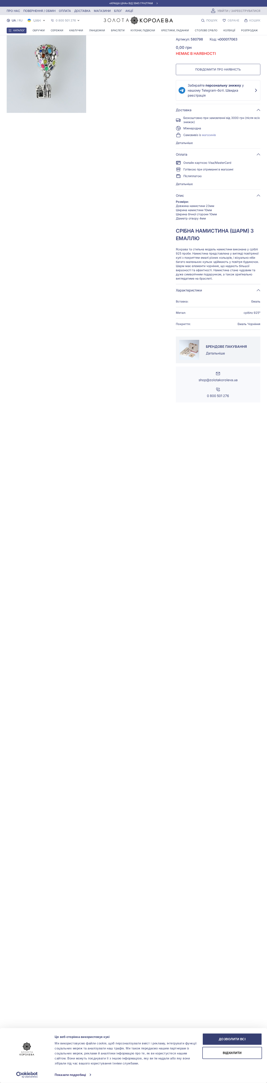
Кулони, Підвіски (143, 30)
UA (14, 20)
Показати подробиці (70, 1075)
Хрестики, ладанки (175, 30)
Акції (129, 11)
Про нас (13, 11)
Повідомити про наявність (218, 69)
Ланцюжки (97, 30)
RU (21, 20)
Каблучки (76, 30)
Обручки (39, 30)
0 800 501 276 (66, 20)
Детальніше (184, 143)
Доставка (82, 11)
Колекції (229, 30)
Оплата (65, 11)
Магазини (102, 11)
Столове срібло (206, 30)
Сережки (57, 30)
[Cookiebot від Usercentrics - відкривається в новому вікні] (27, 1075)
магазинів (209, 135)
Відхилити (232, 1052)
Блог (118, 11)
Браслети (118, 30)
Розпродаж (249, 30)
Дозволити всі (232, 1039)
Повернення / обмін (39, 11)
